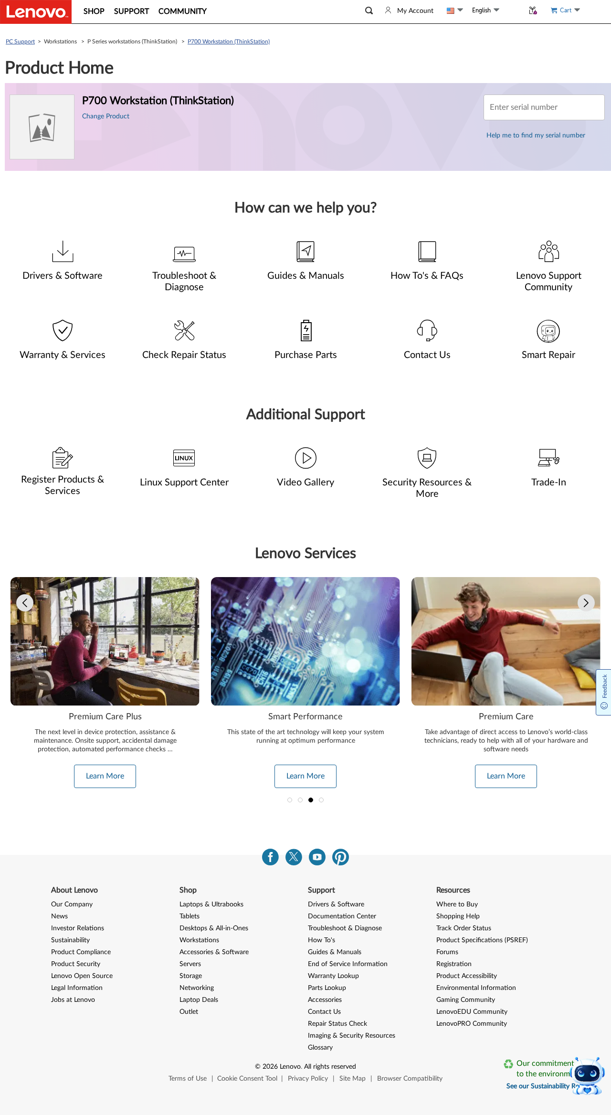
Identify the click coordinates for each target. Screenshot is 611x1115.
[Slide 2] (300, 800)
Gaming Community (465, 1000)
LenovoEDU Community (471, 1012)
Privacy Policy (308, 1078)
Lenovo (290, 1066)
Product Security (75, 964)
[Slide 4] (321, 800)
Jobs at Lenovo (73, 1000)
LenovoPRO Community (471, 1023)
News (59, 916)
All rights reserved (330, 1066)
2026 (270, 1066)
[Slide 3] (310, 800)
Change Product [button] (105, 116)
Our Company (72, 904)
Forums (447, 952)
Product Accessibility (466, 976)
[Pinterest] (340, 859)
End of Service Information (348, 964)
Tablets (189, 916)
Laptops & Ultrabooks (211, 904)
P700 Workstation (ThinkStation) (229, 41)
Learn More (109, 776)
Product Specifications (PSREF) (482, 940)
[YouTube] (317, 859)
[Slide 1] (289, 800)
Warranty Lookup (333, 976)
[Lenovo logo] (36, 12)
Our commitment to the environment (548, 1069)
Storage (190, 976)
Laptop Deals (198, 1000)
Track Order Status (463, 928)
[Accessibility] (511, 10)
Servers (190, 964)
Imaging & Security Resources (351, 1035)
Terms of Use (188, 1078)
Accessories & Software (214, 952)
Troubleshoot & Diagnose (345, 928)
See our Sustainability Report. (549, 1086)
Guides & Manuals (334, 952)
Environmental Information (476, 988)
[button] (369, 11)
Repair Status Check (337, 1023)
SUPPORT (131, 11)
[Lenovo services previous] (24, 602)
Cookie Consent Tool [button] (247, 1078)
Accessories (325, 1000)
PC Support (20, 41)
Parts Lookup (327, 988)
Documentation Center (342, 916)
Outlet (188, 1012)
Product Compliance (81, 952)
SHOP (94, 11)
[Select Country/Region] (455, 10)
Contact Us (324, 1012)
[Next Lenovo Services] (586, 602)
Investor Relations (77, 928)
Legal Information (77, 988)
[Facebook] (270, 859)
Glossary (320, 1047)
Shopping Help (458, 916)
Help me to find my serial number (535, 135)
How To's (321, 940)
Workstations (199, 940)
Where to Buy (457, 904)
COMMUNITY (182, 11)
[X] (293, 859)
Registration (454, 964)
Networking (196, 988)
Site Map (352, 1078)
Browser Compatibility (409, 1078)
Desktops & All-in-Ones (213, 928)
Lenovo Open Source (82, 976)
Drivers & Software (336, 904)
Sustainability (70, 940)
